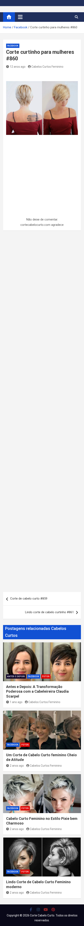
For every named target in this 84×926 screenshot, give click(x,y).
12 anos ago (17, 66)
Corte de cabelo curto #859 (28, 598)
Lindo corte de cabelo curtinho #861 (49, 612)
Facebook (12, 45)
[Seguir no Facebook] (31, 909)
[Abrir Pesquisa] (76, 17)
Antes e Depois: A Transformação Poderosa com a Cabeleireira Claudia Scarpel (37, 691)
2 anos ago (17, 765)
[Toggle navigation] (20, 17)
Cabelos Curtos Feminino (47, 66)
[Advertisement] (42, 185)
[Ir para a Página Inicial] (9, 17)
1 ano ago (16, 702)
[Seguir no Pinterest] (53, 909)
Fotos (46, 676)
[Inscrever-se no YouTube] (45, 909)
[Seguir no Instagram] (38, 909)
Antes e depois (16, 676)
